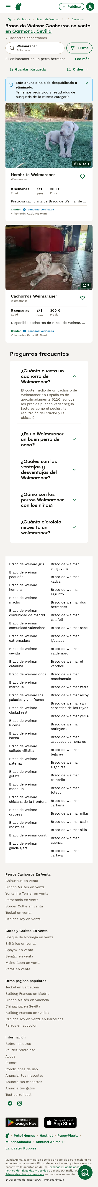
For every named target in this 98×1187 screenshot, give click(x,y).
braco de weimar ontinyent (65, 726)
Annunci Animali (49, 1142)
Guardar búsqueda (30, 69)
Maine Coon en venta (22, 963)
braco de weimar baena (23, 735)
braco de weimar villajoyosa (65, 566)
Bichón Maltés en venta (24, 887)
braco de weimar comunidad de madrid (27, 613)
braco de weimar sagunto (65, 592)
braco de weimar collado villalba (23, 748)
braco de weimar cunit (27, 835)
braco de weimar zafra (69, 687)
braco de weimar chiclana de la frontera (27, 799)
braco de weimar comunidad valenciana (27, 625)
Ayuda (10, 1056)
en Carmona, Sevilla (28, 31)
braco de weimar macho (23, 600)
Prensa (11, 1063)
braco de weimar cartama (65, 803)
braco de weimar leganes (65, 752)
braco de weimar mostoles (23, 825)
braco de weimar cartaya (65, 853)
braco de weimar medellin (23, 786)
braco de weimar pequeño (23, 574)
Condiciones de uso (21, 1069)
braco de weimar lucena (23, 723)
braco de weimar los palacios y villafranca (26, 697)
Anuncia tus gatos (20, 1088)
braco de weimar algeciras (65, 764)
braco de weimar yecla (70, 716)
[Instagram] (19, 1103)
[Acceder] (90, 7)
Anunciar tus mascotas (24, 1075)
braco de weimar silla (69, 830)
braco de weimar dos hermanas (68, 604)
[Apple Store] (60, 1122)
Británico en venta (20, 944)
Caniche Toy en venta (23, 919)
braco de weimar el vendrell (67, 663)
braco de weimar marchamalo (65, 676)
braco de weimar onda (27, 674)
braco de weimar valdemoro (65, 651)
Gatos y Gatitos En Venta (26, 931)
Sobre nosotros (18, 1044)
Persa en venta (17, 969)
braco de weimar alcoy (70, 695)
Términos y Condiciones (63, 1167)
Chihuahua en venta (21, 881)
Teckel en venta (18, 913)
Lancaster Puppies (20, 1148)
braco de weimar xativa (65, 579)
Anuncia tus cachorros (23, 1082)
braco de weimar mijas (70, 813)
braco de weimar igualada (65, 638)
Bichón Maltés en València (27, 1000)
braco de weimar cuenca (65, 840)
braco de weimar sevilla (23, 651)
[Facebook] (10, 1103)
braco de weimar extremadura (23, 638)
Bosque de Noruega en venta (29, 937)
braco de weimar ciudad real (23, 710)
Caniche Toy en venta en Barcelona (34, 1019)
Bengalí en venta (19, 956)
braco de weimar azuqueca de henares (68, 739)
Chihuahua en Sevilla (22, 1006)
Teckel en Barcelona (22, 987)
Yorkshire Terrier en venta (26, 894)
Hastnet (46, 1136)
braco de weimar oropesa (23, 812)
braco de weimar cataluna (23, 663)
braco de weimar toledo (65, 790)
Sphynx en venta (19, 950)
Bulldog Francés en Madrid (27, 994)
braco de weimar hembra (23, 587)
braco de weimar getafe (23, 774)
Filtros (83, 48)
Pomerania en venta (21, 900)
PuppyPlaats (67, 1136)
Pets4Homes (24, 1136)
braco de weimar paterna (23, 761)
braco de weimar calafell (65, 617)
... (66, 19)
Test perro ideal (18, 1095)
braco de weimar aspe (69, 628)
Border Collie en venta (24, 906)
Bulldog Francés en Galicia (27, 1013)
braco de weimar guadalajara (23, 845)
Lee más (82, 59)
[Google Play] (22, 1122)
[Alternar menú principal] (8, 6)
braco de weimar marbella (23, 684)
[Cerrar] (86, 83)
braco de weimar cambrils (65, 777)
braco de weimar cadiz (69, 822)
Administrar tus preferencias (24, 1174)
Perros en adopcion (21, 1025)
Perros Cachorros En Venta (28, 874)
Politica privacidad (20, 1050)
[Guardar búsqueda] (85, 1172)
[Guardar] (82, 176)
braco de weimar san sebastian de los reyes (69, 705)
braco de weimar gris (26, 564)
